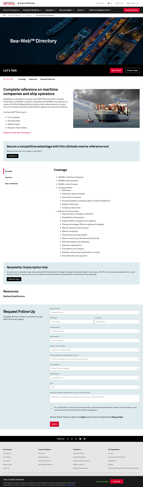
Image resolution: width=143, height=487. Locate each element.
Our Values (6, 453)
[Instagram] (76, 439)
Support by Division (79, 457)
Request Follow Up (131, 10)
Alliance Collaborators (80, 468)
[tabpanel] (94, 213)
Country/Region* (55, 364)
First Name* (53, 318)
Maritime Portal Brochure (14, 296)
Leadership (112, 461)
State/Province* (54, 374)
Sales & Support (78, 453)
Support (120, 3)
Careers (110, 453)
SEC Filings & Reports (45, 464)
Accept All (116, 481)
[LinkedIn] (84, 439)
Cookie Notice (71, 485)
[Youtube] (80, 439)
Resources (33, 79)
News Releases (43, 457)
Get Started (12, 156)
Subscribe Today (13, 279)
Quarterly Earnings (44, 461)
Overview (41, 453)
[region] (71, 481)
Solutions (28, 15)
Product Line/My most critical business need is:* (64, 355)
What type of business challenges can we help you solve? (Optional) (70, 392)
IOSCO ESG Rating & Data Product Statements (123, 468)
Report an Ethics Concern (81, 461)
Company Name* (55, 327)
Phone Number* (54, 336)
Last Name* (98, 318)
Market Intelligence (14, 15)
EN (111, 3)
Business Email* (55, 308)
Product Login (134, 3)
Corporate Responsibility (116, 457)
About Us (6, 468)
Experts (110, 464)
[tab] (26, 171)
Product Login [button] (132, 70)
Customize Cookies (102, 481)
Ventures (6, 461)
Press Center (7, 464)
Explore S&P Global (27, 3)
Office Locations (78, 464)
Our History (7, 457)
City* (51, 383)
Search (101, 3)
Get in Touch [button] (116, 70)
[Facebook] (72, 439)
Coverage (22, 79)
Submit (54, 424)
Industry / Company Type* (57, 346)
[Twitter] (67, 439)
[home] (4, 15)
